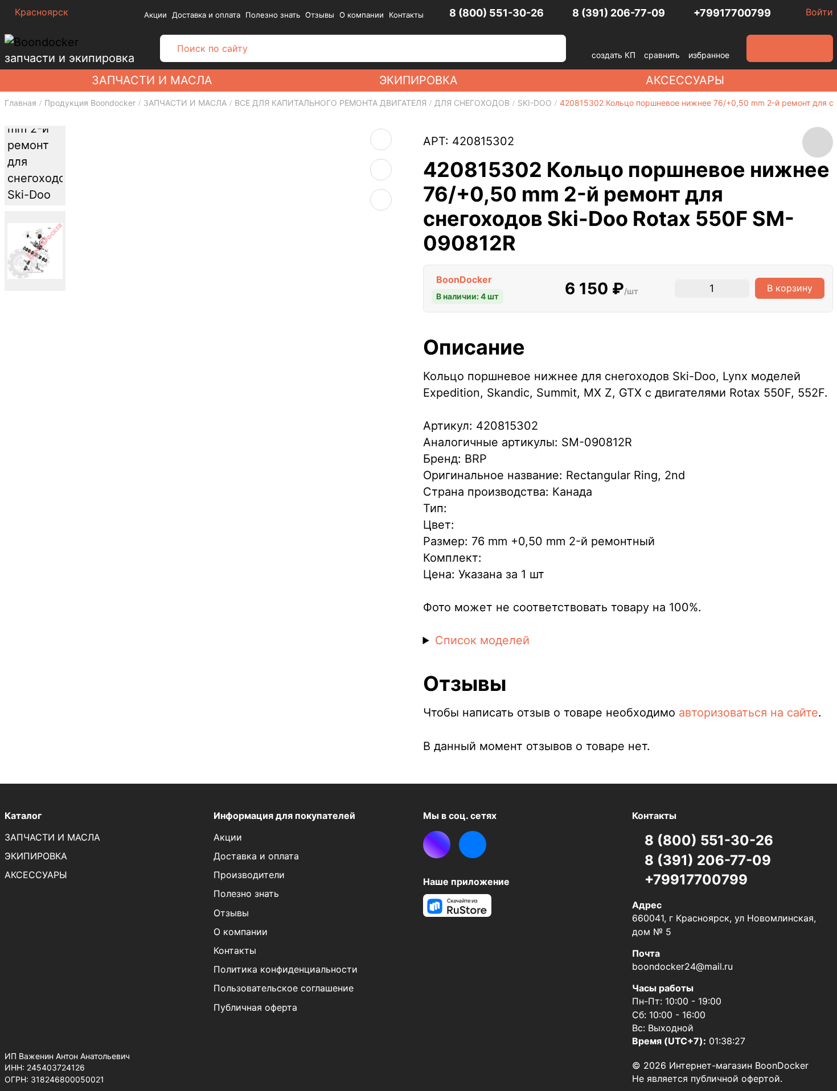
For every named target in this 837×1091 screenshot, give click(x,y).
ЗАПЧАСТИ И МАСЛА (152, 80)
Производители (249, 874)
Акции (155, 14)
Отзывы (319, 14)
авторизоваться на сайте (748, 712)
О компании (361, 14)
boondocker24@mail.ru (682, 966)
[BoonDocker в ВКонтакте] (472, 844)
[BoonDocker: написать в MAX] (436, 844)
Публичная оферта (255, 1007)
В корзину (790, 288)
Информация (284, 815)
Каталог (23, 815)
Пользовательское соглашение (284, 988)
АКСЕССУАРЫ (685, 80)
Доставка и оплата (206, 14)
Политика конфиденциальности (286, 969)
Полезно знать (272, 14)
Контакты (406, 14)
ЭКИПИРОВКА (418, 80)
